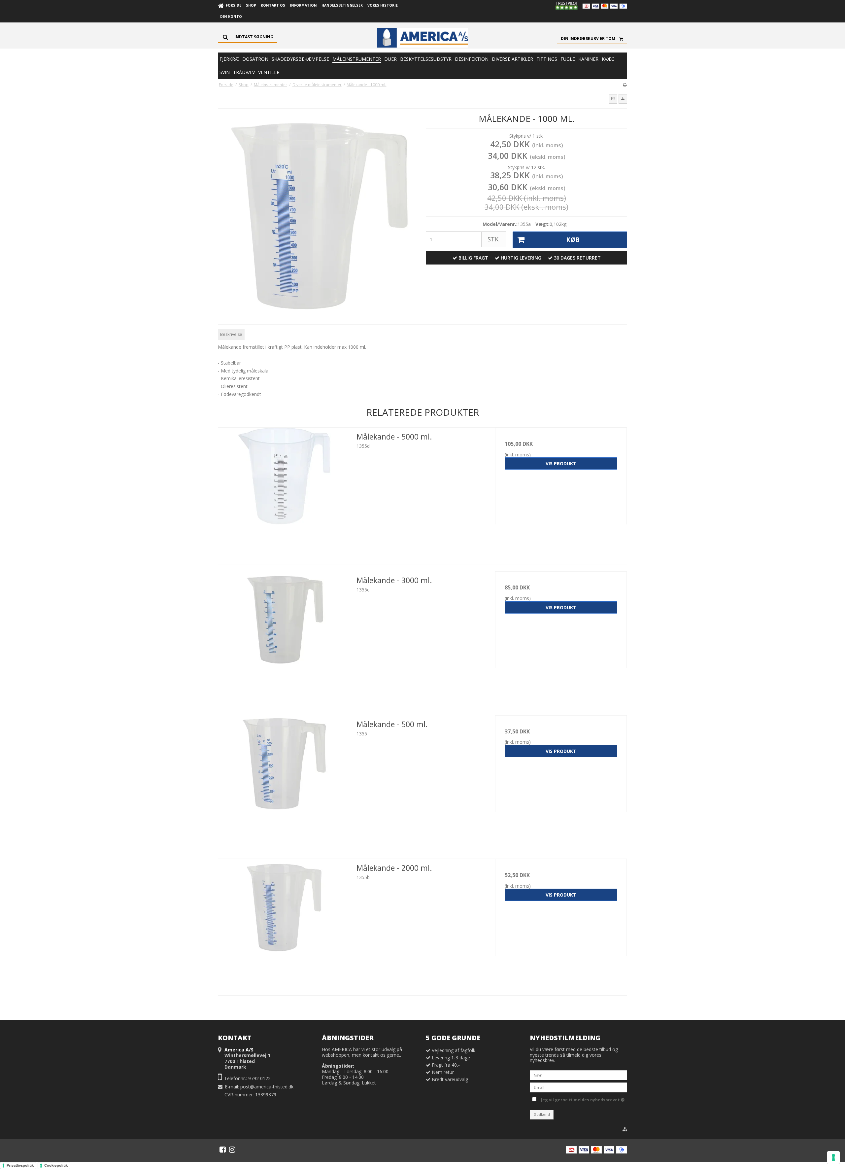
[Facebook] (223, 1149)
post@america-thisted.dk (266, 1086)
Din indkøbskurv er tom (588, 38)
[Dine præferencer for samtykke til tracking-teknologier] (833, 1157)
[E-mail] (578, 1087)
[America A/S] (422, 38)
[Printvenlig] (624, 84)
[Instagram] (232, 1149)
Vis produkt (561, 463)
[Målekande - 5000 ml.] (284, 493)
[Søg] (247, 37)
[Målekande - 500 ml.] (284, 781)
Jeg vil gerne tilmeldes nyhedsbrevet (581, 1099)
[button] (613, 98)
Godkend (542, 1114)
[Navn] (578, 1075)
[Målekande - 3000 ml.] (284, 637)
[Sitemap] (625, 1129)
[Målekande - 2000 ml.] (284, 925)
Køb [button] (573, 239)
